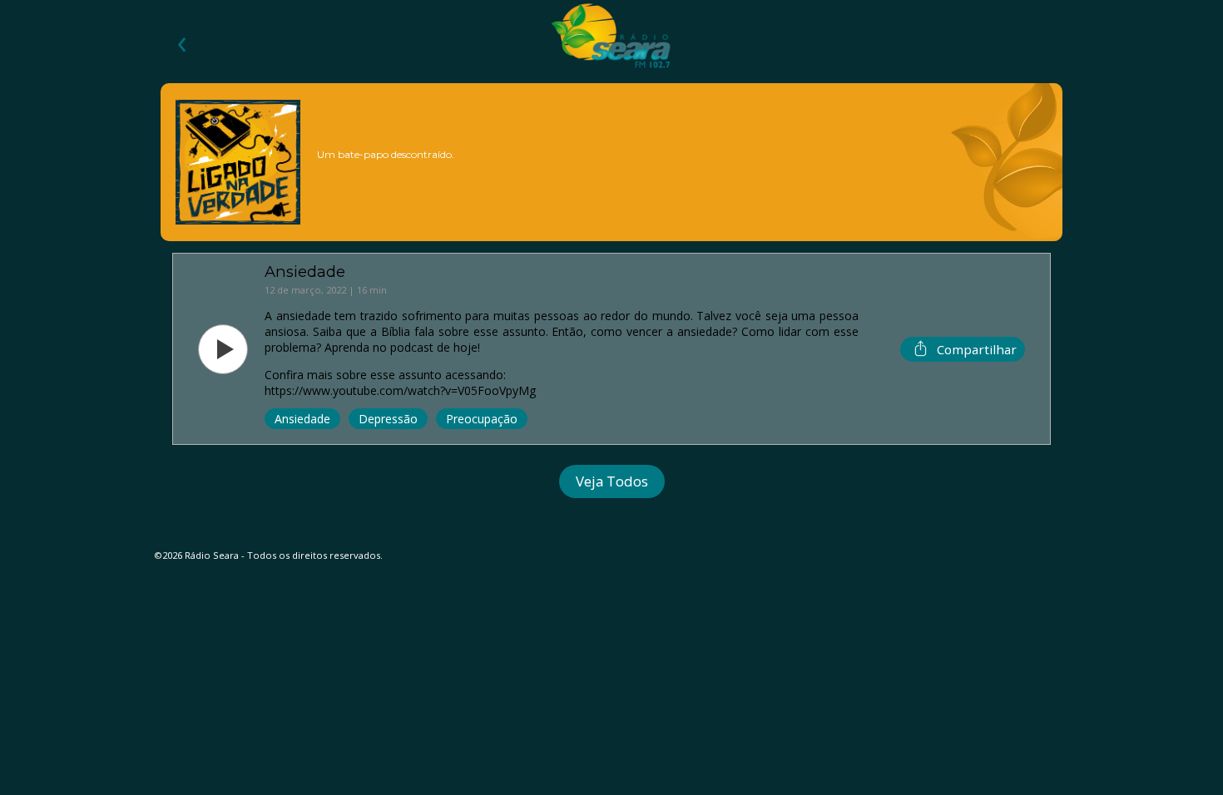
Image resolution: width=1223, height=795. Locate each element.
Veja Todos (612, 481)
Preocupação (481, 419)
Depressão (388, 419)
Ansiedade (302, 419)
